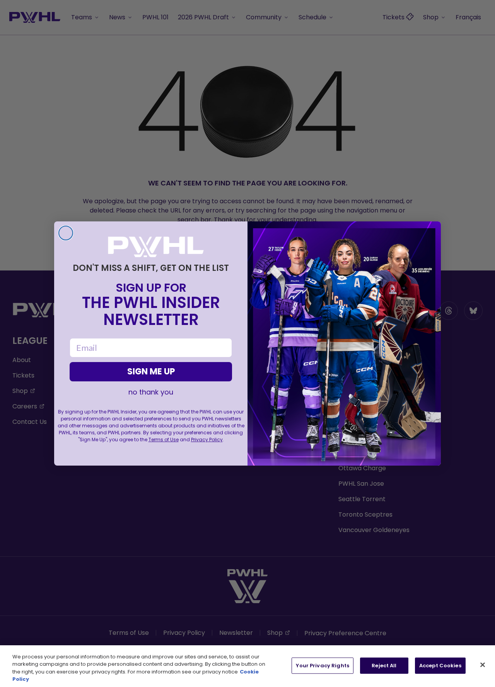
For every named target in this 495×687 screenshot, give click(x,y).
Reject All (384, 665)
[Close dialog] (66, 233)
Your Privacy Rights (322, 665)
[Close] (482, 664)
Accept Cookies (440, 665)
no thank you (150, 392)
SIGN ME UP (151, 372)
